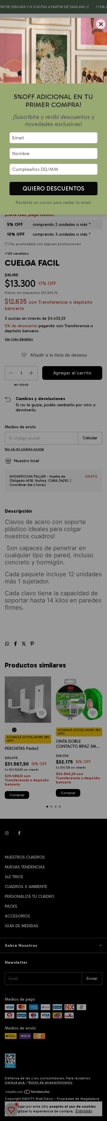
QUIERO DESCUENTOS (53, 188)
